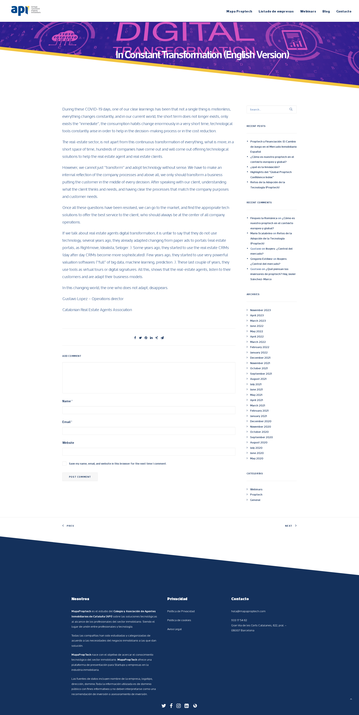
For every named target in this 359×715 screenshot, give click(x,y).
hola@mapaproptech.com (248, 611)
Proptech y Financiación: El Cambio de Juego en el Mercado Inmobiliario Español (273, 146)
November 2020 (260, 426)
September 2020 (261, 437)
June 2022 (256, 325)
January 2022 (259, 352)
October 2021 (259, 368)
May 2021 (256, 394)
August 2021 (258, 378)
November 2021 (260, 363)
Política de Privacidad (181, 611)
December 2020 (260, 421)
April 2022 (257, 336)
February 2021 (259, 410)
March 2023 (258, 320)
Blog (326, 11)
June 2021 (256, 389)
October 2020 (259, 431)
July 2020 (256, 447)
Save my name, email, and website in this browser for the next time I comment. (118, 463)
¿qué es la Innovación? (265, 167)
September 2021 (261, 373)
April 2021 (256, 400)
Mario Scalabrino (261, 233)
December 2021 (260, 357)
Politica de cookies (179, 620)
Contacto (344, 11)
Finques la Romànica (263, 218)
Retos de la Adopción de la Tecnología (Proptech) (267, 184)
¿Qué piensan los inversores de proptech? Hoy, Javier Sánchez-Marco (273, 274)
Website (68, 442)
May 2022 (256, 331)
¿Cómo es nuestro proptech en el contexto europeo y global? (272, 159)
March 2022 (258, 341)
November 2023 (260, 310)
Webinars (308, 11)
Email (67, 422)
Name (67, 401)
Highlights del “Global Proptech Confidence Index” (271, 174)
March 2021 (257, 405)
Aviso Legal (174, 629)
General (255, 500)
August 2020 (258, 442)
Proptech (256, 494)
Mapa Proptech (239, 11)
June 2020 (257, 453)
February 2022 (259, 347)
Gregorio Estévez (261, 258)
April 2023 (257, 315)
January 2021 (258, 416)
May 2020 (256, 458)
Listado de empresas (276, 11)
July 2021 (255, 384)
